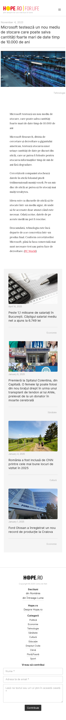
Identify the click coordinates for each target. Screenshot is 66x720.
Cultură (53, 480)
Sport (33, 658)
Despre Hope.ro (33, 609)
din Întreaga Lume (33, 597)
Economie (52, 332)
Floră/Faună (33, 654)
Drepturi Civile (33, 645)
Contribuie (33, 707)
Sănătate (52, 412)
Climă (33, 650)
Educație (33, 641)
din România (33, 593)
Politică (33, 620)
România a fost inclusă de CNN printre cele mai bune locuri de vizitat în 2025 (30, 464)
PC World (30, 251)
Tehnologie (59, 93)
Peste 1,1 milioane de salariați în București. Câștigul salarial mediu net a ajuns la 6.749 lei (32, 316)
